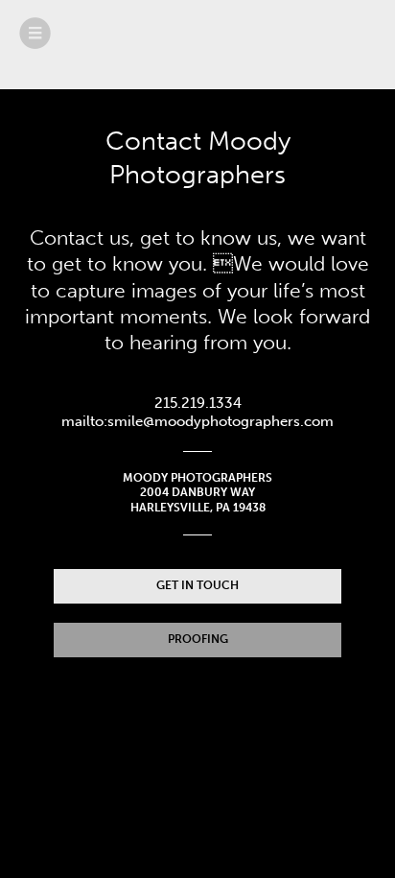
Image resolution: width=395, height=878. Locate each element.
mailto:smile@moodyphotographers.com (197, 421)
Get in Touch (197, 585)
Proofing (198, 639)
